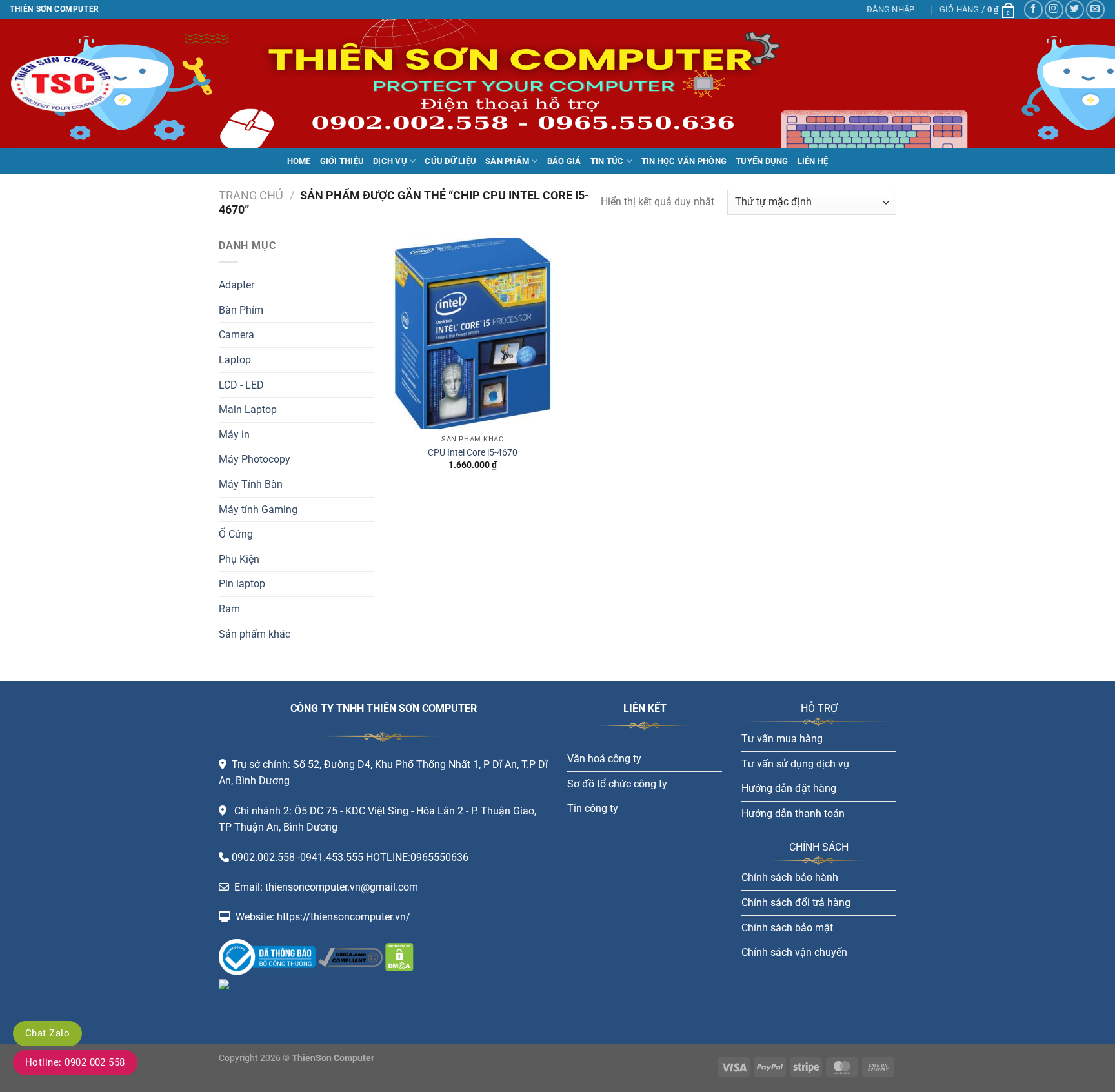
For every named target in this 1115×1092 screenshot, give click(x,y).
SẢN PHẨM (507, 161)
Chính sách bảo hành (789, 877)
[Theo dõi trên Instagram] (1054, 9)
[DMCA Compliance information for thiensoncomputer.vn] (350, 956)
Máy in (234, 435)
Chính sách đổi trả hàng (795, 902)
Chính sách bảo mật (787, 928)
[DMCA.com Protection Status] (398, 956)
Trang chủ (251, 195)
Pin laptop (242, 584)
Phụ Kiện (239, 559)
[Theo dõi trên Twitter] (1074, 9)
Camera (236, 335)
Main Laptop (248, 409)
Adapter (236, 285)
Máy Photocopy (254, 459)
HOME (299, 161)
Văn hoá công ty (604, 759)
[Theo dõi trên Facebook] (1033, 9)
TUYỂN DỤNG (762, 161)
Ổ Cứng (236, 534)
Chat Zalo (47, 1033)
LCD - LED (241, 385)
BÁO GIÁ (564, 161)
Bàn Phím (241, 310)
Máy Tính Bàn (251, 484)
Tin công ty (592, 808)
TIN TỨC (607, 161)
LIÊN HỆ (813, 161)
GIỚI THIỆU (342, 161)
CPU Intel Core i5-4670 (472, 452)
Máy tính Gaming (258, 509)
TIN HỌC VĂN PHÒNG (684, 161)
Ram (229, 609)
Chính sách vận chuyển (794, 952)
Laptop (235, 360)
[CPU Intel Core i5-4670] (472, 333)
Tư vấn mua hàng (782, 739)
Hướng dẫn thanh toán (793, 813)
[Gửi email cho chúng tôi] (1095, 9)
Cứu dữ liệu (450, 161)
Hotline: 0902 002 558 (75, 1062)
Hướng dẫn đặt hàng (788, 788)
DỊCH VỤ (390, 161)
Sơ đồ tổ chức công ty (617, 784)
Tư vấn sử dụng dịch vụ (795, 764)
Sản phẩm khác (254, 634)
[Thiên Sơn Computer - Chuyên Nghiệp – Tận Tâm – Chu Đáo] (74, 84)
